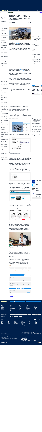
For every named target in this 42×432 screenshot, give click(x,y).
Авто (10, 304)
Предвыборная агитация (3, 310)
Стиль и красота (35, 306)
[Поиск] (38, 10)
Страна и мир (35, 307)
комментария (13, 22)
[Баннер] (10, 12)
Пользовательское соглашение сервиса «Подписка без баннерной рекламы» (28, 340)
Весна (10, 306)
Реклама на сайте (3, 304)
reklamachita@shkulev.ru (33, 332)
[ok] (14, 316)
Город (10, 307)
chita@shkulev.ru (7, 336)
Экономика (35, 309)
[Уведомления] (39, 10)
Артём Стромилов (13, 265)
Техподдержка (2, 309)
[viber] (16, 316)
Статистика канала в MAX (4, 311)
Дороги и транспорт (12, 308)
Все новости (4, 14)
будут (19, 69)
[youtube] (21, 316)
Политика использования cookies (24, 338)
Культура (20, 306)
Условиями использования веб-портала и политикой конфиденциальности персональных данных (30, 336)
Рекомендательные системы (24, 339)
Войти (11, 292)
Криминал (20, 305)
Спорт (34, 305)
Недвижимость (20, 310)
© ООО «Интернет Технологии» (4, 342)
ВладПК (12, 277)
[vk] (12, 316)
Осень (27, 306)
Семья (34, 304)
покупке (17, 43)
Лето (19, 307)
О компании (2, 306)
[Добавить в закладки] (28, 22)
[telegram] (10, 316)
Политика (27, 307)
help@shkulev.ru (5, 337)
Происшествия (28, 308)
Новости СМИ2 (11, 296)
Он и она (27, 305)
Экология (35, 308)
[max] (17, 316)
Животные (11, 310)
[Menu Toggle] (1, 10)
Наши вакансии (2, 308)
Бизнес (11, 305)
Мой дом (20, 308)
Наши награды (2, 307)
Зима (19, 304)
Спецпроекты (35, 310)
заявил (23, 70)
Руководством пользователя (24, 335)
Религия (27, 311)
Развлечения (27, 310)
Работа (27, 309)
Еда (10, 309)
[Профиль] (41, 10)
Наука (19, 309)
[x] (19, 316)
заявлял (15, 73)
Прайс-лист (2, 305)
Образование (20, 311)
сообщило (10, 77)
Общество (27, 304)
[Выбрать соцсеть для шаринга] (30, 22)
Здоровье (11, 311)
